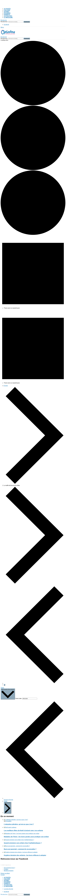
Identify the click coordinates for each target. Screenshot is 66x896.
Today (2, 687)
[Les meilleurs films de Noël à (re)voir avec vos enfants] (34, 827)
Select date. (18, 698)
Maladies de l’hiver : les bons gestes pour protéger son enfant (26, 836)
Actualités (8, 16)
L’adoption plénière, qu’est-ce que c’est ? (19, 824)
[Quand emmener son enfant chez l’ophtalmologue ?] (34, 840)
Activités (7, 8)
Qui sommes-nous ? (9, 867)
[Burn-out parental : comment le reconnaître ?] (34, 846)
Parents (7, 14)
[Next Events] (4, 685)
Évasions (7, 13)
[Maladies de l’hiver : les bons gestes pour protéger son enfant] (34, 833)
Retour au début (5, 873)
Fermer (3, 874)
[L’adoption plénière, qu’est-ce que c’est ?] (34, 819)
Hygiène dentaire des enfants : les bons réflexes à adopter (25, 855)
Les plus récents (8, 889)
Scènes (6, 11)
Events (6, 385)
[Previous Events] (34, 683)
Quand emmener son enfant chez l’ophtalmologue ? (23, 843)
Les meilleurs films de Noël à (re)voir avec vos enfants (23, 830)
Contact (6, 869)
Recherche (26, 21)
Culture (7, 10)
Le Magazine (8, 17)
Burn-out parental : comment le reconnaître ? (20, 849)
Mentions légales (8, 870)
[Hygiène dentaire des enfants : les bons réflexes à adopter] (34, 852)
